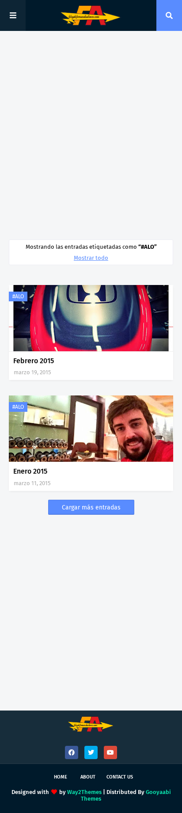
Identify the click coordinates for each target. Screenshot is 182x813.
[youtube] (110, 752)
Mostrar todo (91, 258)
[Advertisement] (91, 135)
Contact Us (119, 777)
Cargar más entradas (91, 507)
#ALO (18, 296)
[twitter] (91, 752)
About (87, 777)
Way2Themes (84, 792)
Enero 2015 (30, 471)
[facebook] (71, 752)
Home (60, 777)
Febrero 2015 (33, 361)
